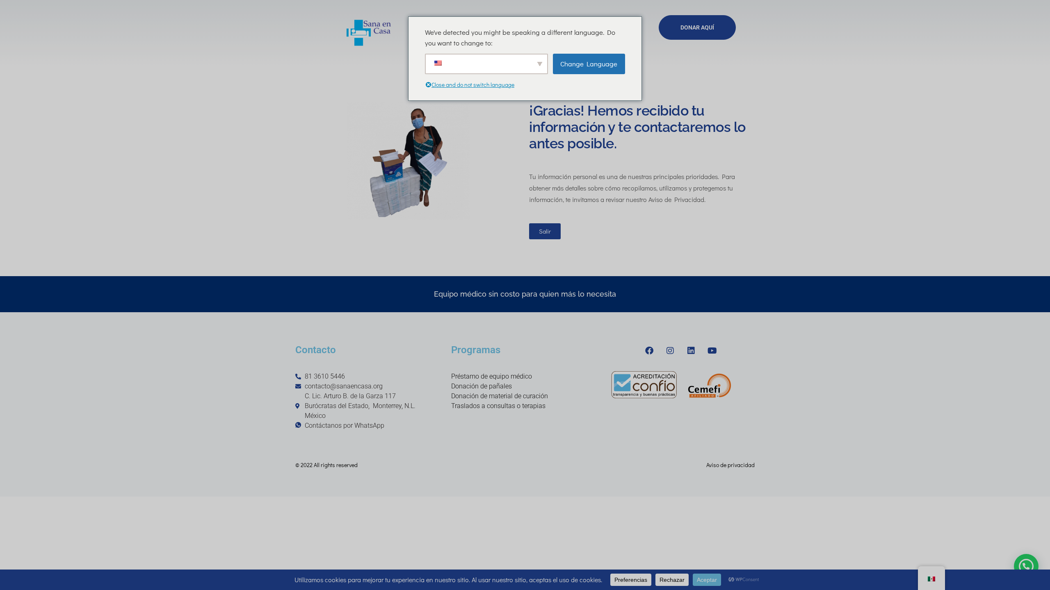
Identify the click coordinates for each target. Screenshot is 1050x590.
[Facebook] (649, 351)
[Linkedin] (691, 351)
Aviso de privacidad (730, 465)
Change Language (588, 63)
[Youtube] (712, 351)
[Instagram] (670, 351)
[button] (1026, 566)
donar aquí (697, 27)
